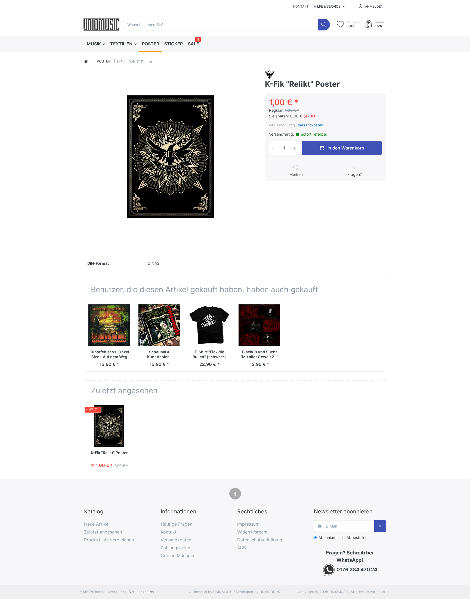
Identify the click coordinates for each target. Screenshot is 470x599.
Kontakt (301, 6)
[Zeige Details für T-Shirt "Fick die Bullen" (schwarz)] (209, 325)
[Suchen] (324, 24)
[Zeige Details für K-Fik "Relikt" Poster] (109, 426)
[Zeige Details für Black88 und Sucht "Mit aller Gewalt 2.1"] (259, 325)
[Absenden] (380, 526)
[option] (170, 156)
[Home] (86, 61)
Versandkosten (310, 125)
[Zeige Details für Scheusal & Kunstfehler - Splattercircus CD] (159, 325)
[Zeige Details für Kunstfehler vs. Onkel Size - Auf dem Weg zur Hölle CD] (109, 325)
